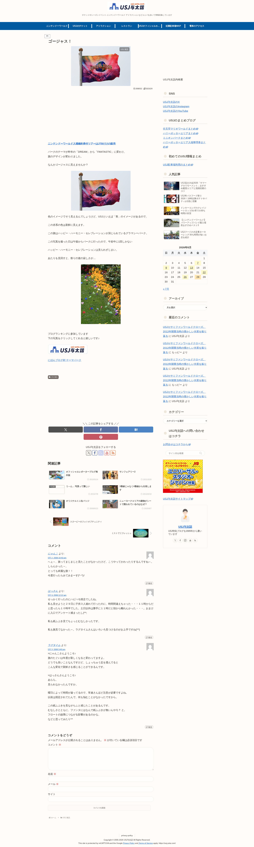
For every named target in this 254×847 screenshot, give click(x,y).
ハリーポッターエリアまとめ (179, 133)
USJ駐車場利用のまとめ (176, 164)
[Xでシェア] (65, 430)
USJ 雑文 (54, 377)
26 (185, 277)
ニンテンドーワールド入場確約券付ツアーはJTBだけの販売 (82, 143)
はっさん (53, 591)
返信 (150, 583)
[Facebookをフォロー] (94, 452)
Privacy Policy (129, 843)
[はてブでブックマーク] (136, 430)
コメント (54, 744)
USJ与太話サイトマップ (176, 498)
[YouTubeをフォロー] (107, 452)
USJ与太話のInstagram (176, 106)
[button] (200, 453)
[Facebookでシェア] (101, 430)
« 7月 (166, 289)
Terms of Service (145, 843)
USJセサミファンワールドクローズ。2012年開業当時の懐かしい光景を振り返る (185, 331)
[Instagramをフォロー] (100, 452)
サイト (51, 794)
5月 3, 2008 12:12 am (57, 595)
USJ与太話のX (171, 102)
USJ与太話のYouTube (175, 111)
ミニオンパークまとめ (175, 137)
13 (191, 267)
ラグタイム (54, 645)
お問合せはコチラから (175, 444)
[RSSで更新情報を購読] (113, 452)
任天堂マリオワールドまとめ (179, 128)
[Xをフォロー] (88, 452)
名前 (52, 774)
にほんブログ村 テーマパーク (64, 360)
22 (204, 272)
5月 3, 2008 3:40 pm (56, 649)
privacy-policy (127, 835)
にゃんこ (53, 553)
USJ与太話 (185, 526)
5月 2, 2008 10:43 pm (57, 558)
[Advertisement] (101, 110)
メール (53, 784)
